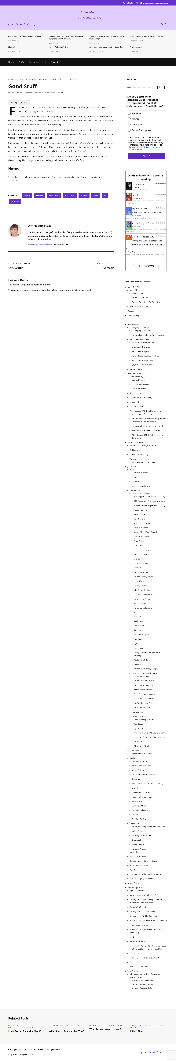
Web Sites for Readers (140, 819)
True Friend (138, 648)
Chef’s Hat (138, 545)
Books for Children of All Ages (144, 774)
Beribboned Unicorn (142, 523)
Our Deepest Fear (139, 806)
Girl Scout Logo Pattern (143, 685)
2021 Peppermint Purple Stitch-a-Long (149, 501)
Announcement (136, 1025)
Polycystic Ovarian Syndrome (142, 365)
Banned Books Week (138, 856)
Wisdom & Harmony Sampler (146, 669)
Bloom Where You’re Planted (145, 532)
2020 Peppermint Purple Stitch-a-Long (149, 496)
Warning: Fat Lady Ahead (140, 459)
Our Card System (136, 406)
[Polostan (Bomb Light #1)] (129, 200)
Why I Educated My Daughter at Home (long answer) (147, 436)
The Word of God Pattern (144, 703)
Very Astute (19, 266)
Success (137, 630)
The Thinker (138, 639)
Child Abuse (135, 450)
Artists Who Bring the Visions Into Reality (149, 827)
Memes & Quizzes (60, 1025)
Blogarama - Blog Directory (20, 1054)
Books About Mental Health (143, 342)
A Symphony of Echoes (143, 223)
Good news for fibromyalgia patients (24, 36)
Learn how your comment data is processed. (69, 289)
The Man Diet (135, 953)
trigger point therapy (42, 111)
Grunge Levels (135, 393)
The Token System (139, 389)
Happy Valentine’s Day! (59, 47)
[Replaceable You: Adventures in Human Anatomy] (129, 214)
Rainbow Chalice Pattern (143, 698)
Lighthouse (138, 728)
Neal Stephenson (139, 198)
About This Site (133, 287)
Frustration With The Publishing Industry (146, 874)
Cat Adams (137, 187)
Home (19, 1025)
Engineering (138, 559)
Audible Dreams (138, 831)
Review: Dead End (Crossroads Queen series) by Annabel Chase (66, 37)
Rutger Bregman (132, 252)
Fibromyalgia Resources (141, 330)
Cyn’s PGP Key (133, 315)
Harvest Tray (139, 581)
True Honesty (135, 962)
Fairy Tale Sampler (141, 563)
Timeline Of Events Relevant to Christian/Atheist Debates (144, 986)
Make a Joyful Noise (142, 599)
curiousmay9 (52, 107)
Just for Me (131, 466)
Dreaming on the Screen (142, 835)
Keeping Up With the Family (141, 398)
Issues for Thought (135, 442)
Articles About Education (142, 414)
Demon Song (138, 184)
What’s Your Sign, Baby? (143, 746)
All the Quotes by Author (142, 754)
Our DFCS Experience (140, 384)
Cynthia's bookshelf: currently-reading (146, 178)
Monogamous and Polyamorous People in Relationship (147, 931)
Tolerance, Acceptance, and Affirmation (145, 958)
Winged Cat (138, 664)
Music (132, 469)
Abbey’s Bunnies (140, 510)
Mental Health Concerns (139, 339)
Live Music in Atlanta (140, 473)
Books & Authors (139, 770)
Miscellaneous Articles (136, 849)
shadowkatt (96, 107)
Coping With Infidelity (138, 907)
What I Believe (133, 971)
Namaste (105, 266)
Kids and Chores (138, 380)
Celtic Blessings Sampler (144, 719)
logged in (25, 284)
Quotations (134, 751)
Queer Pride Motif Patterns (144, 694)
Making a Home (136, 402)
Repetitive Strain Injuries (139, 369)
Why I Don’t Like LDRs (139, 967)
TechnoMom (88, 12)
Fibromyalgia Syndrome (139, 327)
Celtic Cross (139, 541)
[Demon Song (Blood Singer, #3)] (129, 189)
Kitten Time (136, 1031)
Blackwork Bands (141, 528)
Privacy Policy (133, 883)
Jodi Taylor (137, 226)
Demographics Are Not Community (144, 916)
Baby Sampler (139, 519)
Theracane (93, 134)
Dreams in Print (138, 840)
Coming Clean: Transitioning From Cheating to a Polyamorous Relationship (148, 901)
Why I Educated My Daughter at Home (145, 411)
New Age (73, 79)
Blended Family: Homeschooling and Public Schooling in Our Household (150, 420)
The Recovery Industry (139, 454)
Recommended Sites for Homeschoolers (148, 426)
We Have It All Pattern (142, 707)
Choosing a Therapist (141, 347)
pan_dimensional (65, 177)
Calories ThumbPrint (142, 536)
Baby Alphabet (140, 514)
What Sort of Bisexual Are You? (66, 1031)
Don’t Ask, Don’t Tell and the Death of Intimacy (148, 920)
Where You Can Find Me (141, 298)
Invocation (136, 788)
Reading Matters (136, 758)
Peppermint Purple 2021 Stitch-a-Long (149, 733)
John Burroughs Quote (143, 590)
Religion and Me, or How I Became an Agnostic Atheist (145, 975)
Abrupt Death (135, 852)
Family (11, 79)
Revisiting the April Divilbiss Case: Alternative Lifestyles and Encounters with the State (148, 947)
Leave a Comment (56, 93)
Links (61, 79)
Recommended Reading (139, 941)
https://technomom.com (43, 245)
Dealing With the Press (139, 865)
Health (53, 79)
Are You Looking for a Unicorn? (143, 895)
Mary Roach (137, 215)
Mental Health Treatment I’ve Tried (145, 356)
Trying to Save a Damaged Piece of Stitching (148, 654)
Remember (136, 814)
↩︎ (17, 180)
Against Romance (137, 891)
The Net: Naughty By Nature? (142, 879)
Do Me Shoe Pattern (142, 676)
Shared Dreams (136, 823)
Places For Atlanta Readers (142, 810)
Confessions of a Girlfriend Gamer (143, 861)
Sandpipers (138, 621)
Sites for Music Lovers (141, 486)
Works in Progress (139, 716)
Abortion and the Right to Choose (144, 445)
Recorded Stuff (138, 481)
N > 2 (132, 937)
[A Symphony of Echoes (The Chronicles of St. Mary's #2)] (129, 229)
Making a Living (138, 293)
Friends (20, 79)
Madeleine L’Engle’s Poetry (142, 797)
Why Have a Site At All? (139, 307)
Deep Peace (138, 724)
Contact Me (132, 311)
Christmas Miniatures (142, 550)
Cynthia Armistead (16, 93)
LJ (66, 79)
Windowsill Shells (141, 660)
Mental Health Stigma (140, 351)
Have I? (11, 47)
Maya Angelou (138, 801)
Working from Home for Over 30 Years (147, 302)
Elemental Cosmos (141, 554)
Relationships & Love (136, 887)
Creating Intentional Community (142, 911)
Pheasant (137, 617)
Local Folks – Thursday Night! (24, 1031)
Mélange (137, 612)
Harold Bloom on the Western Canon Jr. (148, 783)
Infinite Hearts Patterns (143, 690)
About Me (134, 290)
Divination (134, 870)
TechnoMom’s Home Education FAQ (146, 430)
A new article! (136, 47)
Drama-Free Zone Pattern (144, 681)
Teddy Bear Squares (142, 634)
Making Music (137, 477)
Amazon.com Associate (141, 766)
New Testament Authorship (143, 980)
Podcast (96, 1025)
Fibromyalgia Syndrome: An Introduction (148, 335)
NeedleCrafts (135, 490)
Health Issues (133, 324)
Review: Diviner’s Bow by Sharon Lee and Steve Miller (107, 37)
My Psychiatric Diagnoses (142, 360)
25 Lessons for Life (139, 761)
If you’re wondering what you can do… (106, 47)
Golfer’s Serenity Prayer (143, 577)
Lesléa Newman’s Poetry (142, 792)
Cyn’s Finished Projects (141, 493)
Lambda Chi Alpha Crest (144, 594)
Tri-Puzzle (138, 742)
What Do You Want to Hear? (105, 1029)
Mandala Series (140, 603)
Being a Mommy (136, 377)
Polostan (136, 195)
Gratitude (42, 79)
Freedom (137, 568)
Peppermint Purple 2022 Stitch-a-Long (149, 737)
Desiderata (136, 779)
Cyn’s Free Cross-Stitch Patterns (145, 673)
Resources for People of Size (143, 462)
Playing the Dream (139, 844)
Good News (31, 79)
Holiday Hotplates (141, 586)
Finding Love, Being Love (139, 925)
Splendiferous (139, 626)
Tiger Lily (137, 643)
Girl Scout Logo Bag (142, 572)
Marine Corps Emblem (143, 608)
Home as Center (134, 374)
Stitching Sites (137, 712)
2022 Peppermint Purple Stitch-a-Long (149, 505)
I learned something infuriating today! (146, 36)
